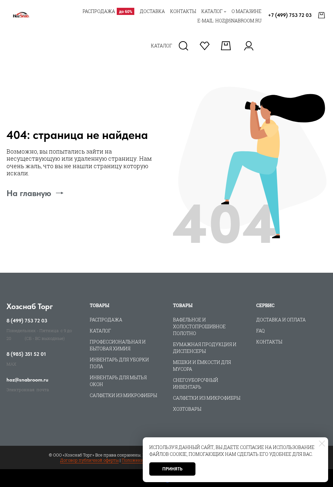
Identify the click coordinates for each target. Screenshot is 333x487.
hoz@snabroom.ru (27, 379)
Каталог (100, 331)
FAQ (260, 331)
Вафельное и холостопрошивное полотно (199, 326)
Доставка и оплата (281, 320)
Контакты (269, 342)
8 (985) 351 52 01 (26, 354)
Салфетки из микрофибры (123, 395)
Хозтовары (187, 409)
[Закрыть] (322, 443)
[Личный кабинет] (249, 46)
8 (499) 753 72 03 (27, 320)
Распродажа (106, 320)
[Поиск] (184, 46)
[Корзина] (322, 15)
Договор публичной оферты (89, 460)
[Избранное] (205, 46)
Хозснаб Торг (30, 306)
